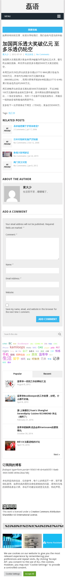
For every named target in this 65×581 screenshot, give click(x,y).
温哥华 (43, 354)
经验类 (35, 358)
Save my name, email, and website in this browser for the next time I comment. (31, 310)
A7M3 (5, 344)
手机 (6, 354)
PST (58, 347)
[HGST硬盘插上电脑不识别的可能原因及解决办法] (32, 542)
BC (10, 343)
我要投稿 (32, 29)
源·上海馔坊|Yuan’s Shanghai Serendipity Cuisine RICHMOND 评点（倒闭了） (37, 413)
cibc (31, 344)
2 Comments (19, 129)
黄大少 (6, 54)
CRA (45, 344)
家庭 (42, 351)
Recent (47, 373)
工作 (52, 351)
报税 (12, 354)
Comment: (11, 234)
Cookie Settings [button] (13, 574)
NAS (34, 347)
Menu (7, 16)
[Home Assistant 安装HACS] (52, 542)
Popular (17, 373)
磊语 (32, 6)
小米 (47, 351)
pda (52, 347)
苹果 (49, 359)
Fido (50, 344)
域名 (37, 351)
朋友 (35, 354)
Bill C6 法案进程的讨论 (28, 442)
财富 (4, 362)
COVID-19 (39, 344)
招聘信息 (20, 354)
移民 (23, 358)
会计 (25, 350)
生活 (7, 358)
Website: (10, 292)
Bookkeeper (23, 343)
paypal (46, 348)
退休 (9, 362)
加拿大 (31, 351)
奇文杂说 (29, 54)
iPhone (5, 348)
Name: (9, 264)
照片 (51, 355)
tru (20, 351)
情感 (57, 350)
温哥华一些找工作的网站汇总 (31, 381)
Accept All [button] (29, 574)
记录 (56, 358)
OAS (40, 347)
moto (28, 348)
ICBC (55, 344)
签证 (28, 359)
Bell (14, 344)
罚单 (43, 358)
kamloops (17, 347)
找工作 (12, 113)
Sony (12, 351)
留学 (16, 358)
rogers (6, 351)
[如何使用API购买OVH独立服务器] (12, 542)
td (16, 351)
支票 (28, 355)
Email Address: (13, 278)
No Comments (42, 54)
